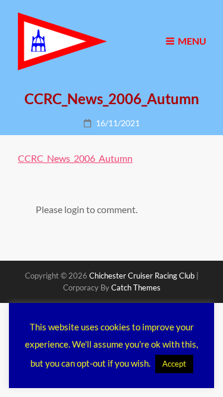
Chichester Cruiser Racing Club (141, 275)
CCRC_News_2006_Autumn (75, 158)
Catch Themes (136, 287)
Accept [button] (174, 363)
